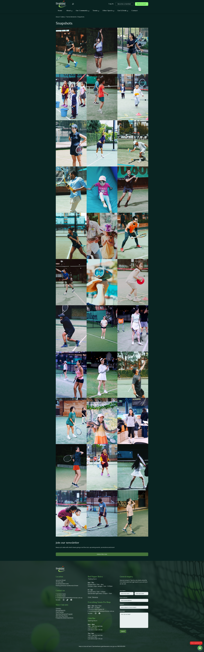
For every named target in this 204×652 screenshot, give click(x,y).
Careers (58, 608)
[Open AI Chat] (200, 648)
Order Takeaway (93, 597)
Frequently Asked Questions (64, 618)
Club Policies (60, 612)
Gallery (63, 17)
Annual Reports (60, 610)
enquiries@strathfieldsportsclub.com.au (69, 598)
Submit (123, 631)
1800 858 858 (121, 646)
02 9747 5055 (61, 594)
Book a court (141, 4)
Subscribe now (102, 554)
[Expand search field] (73, 4)
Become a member (124, 4)
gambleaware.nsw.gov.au (109, 646)
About (58, 17)
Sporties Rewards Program (64, 614)
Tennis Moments (71, 17)
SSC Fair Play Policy (62, 616)
